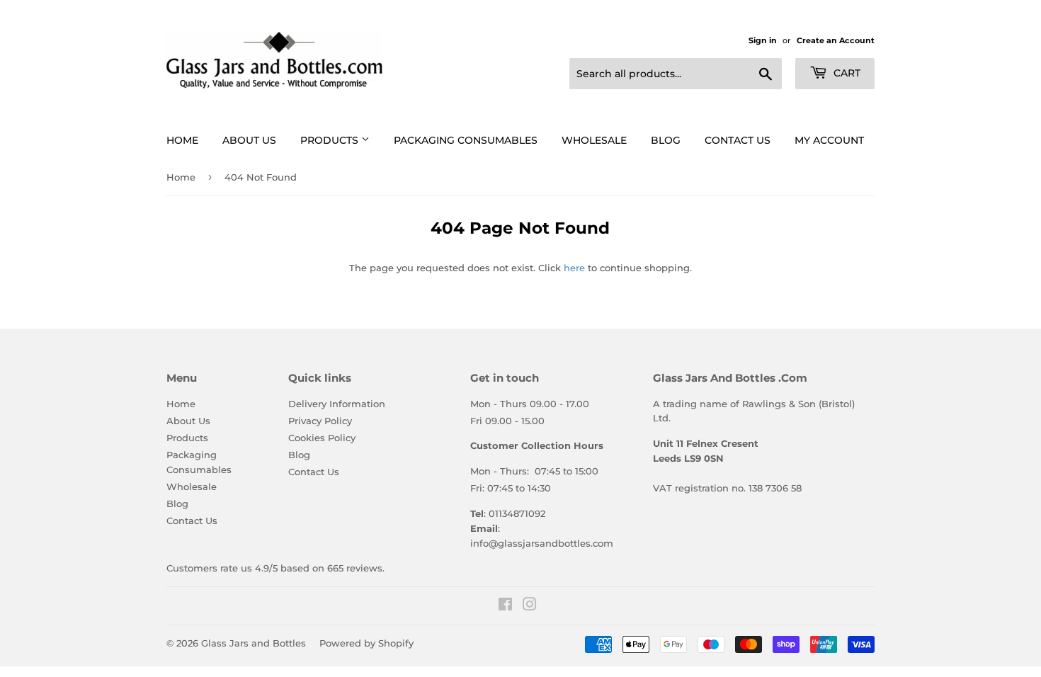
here (574, 267)
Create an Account (836, 40)
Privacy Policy (320, 420)
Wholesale (594, 140)
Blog (666, 140)
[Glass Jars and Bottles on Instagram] (530, 606)
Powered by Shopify (366, 643)
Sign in (763, 40)
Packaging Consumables (465, 140)
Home (182, 140)
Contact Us (737, 140)
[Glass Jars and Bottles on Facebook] (505, 606)
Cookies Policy (321, 437)
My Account (829, 140)
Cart (845, 73)
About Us (249, 140)
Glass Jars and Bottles (253, 643)
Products (330, 140)
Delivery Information (336, 403)
